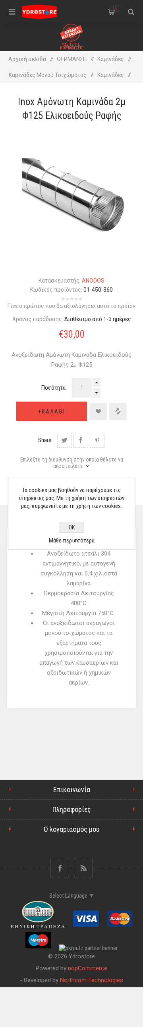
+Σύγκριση (118, 411)
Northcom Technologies (91, 980)
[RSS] (83, 868)
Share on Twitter (64, 440)
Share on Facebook (80, 440)
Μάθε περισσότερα (72, 540)
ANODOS (93, 280)
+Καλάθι (51, 411)
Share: (45, 440)
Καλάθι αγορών (116, 8)
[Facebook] (59, 868)
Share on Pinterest (97, 440)
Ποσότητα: (54, 387)
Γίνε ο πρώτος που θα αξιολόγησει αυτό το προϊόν (71, 306)
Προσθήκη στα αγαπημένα (98, 411)
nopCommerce (87, 968)
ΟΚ (72, 527)
